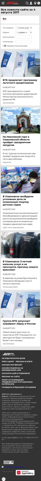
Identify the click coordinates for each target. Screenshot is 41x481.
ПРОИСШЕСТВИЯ (10, 287)
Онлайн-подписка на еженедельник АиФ (12, 369)
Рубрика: (6, 32)
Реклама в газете (24, 361)
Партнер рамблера (7, 471)
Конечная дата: (8, 42)
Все (4, 19)
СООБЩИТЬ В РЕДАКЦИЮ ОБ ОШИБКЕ (19, 387)
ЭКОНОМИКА (8, 103)
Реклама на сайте (11, 377)
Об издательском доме (13, 358)
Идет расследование (13, 227)
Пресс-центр (8, 361)
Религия (7, 162)
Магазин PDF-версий (12, 365)
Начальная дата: (8, 37)
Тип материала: (8, 28)
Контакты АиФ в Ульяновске (16, 373)
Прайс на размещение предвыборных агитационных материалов (17, 382)
